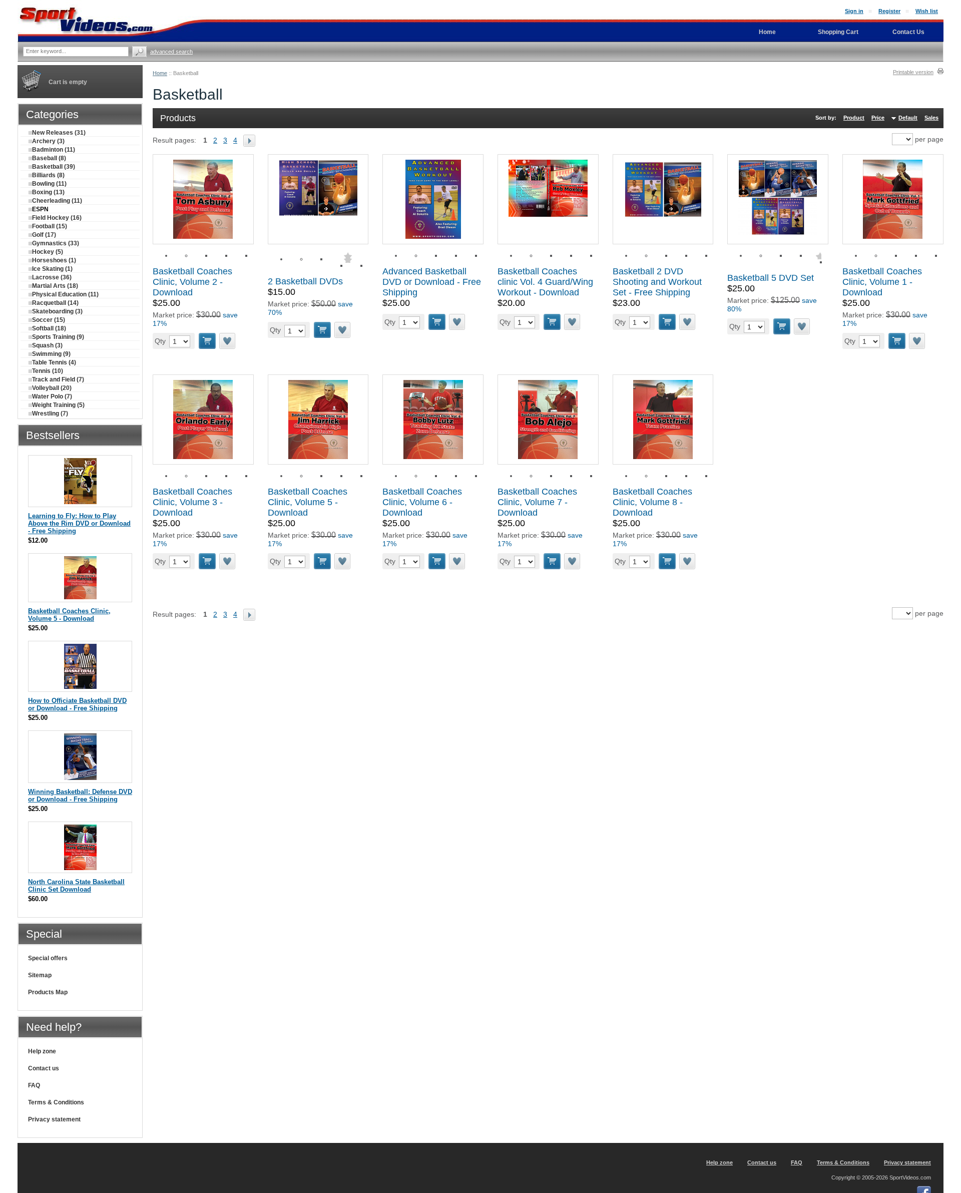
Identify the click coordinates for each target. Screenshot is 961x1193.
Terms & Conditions (56, 1102)
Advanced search (171, 52)
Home (160, 73)
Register (889, 11)
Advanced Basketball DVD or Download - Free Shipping (431, 281)
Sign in (854, 11)
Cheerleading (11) (57, 200)
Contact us (43, 1068)
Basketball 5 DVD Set (770, 278)
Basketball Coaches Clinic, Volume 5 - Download (307, 502)
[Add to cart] (207, 340)
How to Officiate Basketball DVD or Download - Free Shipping (77, 704)
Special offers (48, 958)
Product (853, 118)
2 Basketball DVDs (305, 281)
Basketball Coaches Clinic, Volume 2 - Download (192, 281)
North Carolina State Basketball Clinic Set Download (76, 885)
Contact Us (908, 32)
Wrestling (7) (50, 413)
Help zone (42, 1051)
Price (877, 118)
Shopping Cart (838, 32)
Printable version (913, 72)
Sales (931, 118)
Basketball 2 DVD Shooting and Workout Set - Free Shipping (657, 281)
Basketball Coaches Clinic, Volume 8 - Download (652, 502)
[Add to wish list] (227, 340)
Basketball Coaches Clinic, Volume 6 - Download (422, 502)
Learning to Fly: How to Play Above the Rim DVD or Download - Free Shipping (79, 523)
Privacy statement (54, 1119)
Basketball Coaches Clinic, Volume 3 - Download (192, 502)
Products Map (48, 992)
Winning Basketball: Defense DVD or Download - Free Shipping (80, 795)
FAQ (34, 1085)
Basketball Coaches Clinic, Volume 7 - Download (537, 502)
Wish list (926, 11)
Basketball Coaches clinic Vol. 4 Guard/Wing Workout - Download (545, 281)
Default (907, 118)
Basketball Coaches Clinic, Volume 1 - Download (882, 281)
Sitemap (40, 975)
